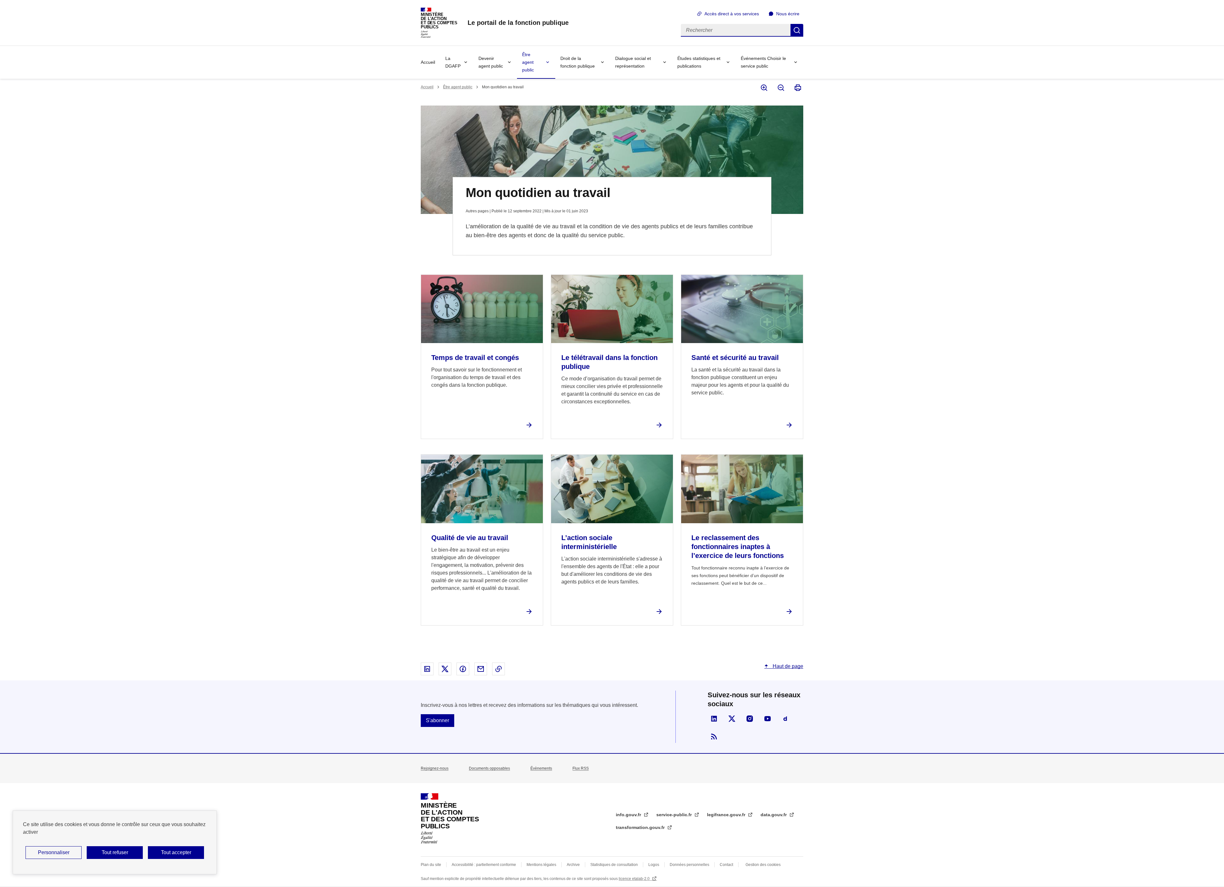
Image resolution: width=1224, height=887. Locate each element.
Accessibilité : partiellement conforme (484, 864)
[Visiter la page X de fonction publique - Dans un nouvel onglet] (731, 718)
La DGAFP (453, 62)
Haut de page (787, 666)
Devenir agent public (490, 62)
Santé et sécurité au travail (735, 358)
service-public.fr (674, 814)
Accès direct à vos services (731, 13)
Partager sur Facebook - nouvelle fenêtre (462, 669)
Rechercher (796, 30)
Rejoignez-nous (434, 768)
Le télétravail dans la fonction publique (609, 362)
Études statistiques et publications (698, 62)
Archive (573, 864)
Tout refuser (115, 852)
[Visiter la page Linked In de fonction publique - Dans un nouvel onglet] (714, 718)
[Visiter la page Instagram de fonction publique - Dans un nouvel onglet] (749, 718)
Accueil (428, 62)
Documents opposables (489, 768)
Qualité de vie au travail (469, 538)
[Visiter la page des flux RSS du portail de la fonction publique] (714, 736)
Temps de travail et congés (475, 358)
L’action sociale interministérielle (589, 542)
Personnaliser (53, 852)
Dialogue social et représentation (633, 62)
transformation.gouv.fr (641, 827)
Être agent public (528, 62)
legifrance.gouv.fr (727, 814)
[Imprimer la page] (797, 87)
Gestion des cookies (763, 864)
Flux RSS (580, 768)
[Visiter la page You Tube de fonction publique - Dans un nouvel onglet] (767, 718)
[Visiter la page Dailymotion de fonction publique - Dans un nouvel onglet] (785, 718)
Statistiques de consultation (614, 864)
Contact (726, 864)
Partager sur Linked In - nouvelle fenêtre (427, 669)
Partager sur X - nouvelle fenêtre (445, 669)
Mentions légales (541, 864)
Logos (653, 864)
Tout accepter (176, 852)
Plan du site (431, 864)
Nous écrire (787, 13)
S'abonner (437, 720)
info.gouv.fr (629, 814)
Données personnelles (689, 864)
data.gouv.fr (774, 814)
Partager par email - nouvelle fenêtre (480, 669)
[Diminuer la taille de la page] (780, 87)
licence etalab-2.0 (635, 878)
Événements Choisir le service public (763, 62)
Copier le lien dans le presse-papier (498, 669)
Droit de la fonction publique (577, 62)
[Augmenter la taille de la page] (763, 87)
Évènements (541, 768)
